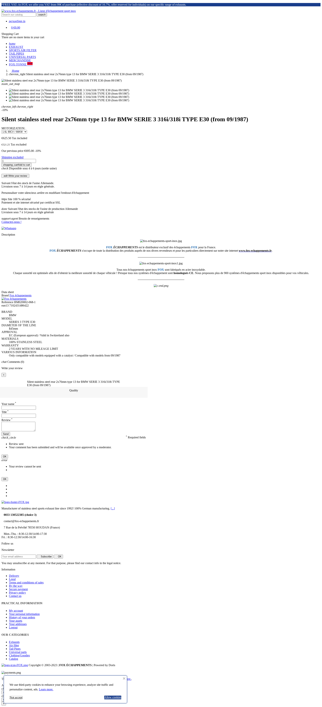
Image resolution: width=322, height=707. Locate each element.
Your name (8, 404)
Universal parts (18, 652)
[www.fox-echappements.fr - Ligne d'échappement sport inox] (38, 10)
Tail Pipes (14, 648)
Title (5, 412)
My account (16, 610)
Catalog (13, 658)
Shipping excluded (12, 157)
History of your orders (22, 617)
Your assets (15, 620)
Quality (73, 390)
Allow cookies (112, 697)
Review (6, 420)
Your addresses (18, 624)
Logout (13, 627)
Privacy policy (17, 592)
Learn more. (46, 689)
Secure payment (18, 589)
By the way (16, 585)
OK (5, 456)
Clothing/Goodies (19, 655)
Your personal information (24, 614)
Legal (12, 579)
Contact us (15, 595)
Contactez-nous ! (11, 221)
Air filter (14, 645)
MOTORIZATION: (13, 128)
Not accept (16, 697)
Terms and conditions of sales (26, 582)
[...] (113, 508)
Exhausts (14, 642)
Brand (5, 295)
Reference (7, 302)
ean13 (5, 305)
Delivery (14, 575)
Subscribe (46, 556)
